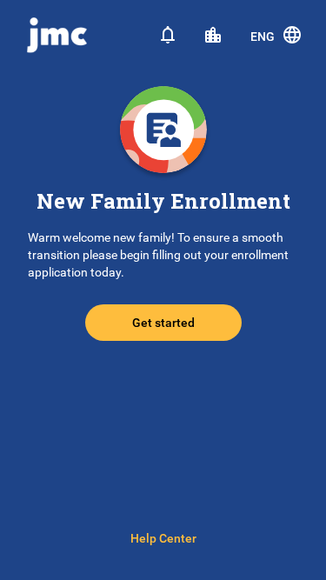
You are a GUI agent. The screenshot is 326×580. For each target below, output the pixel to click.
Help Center (163, 538)
